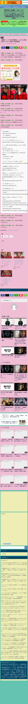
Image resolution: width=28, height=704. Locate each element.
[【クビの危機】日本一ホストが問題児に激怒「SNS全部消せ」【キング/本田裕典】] (6, 273)
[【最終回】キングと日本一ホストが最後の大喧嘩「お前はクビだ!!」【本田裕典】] (6, 255)
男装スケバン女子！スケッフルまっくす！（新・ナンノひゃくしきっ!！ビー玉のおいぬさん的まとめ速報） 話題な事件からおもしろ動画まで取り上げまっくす (14, 602)
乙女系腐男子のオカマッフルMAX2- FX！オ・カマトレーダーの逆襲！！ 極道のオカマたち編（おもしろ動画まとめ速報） (13, 570)
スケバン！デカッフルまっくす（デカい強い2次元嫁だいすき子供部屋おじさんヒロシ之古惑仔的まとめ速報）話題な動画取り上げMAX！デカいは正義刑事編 (14, 635)
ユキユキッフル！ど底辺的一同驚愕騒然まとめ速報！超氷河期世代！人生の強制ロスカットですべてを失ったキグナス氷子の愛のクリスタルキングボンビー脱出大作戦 (14, 653)
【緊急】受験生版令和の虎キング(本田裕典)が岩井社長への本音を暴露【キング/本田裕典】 (18, 263)
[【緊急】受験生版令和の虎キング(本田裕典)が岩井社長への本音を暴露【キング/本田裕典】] (19, 255)
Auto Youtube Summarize (12, 230)
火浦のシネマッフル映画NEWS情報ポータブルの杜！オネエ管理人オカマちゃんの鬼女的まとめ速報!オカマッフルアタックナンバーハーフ (14, 620)
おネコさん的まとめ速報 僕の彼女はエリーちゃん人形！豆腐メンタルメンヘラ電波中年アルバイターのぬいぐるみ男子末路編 (14, 564)
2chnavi (3, 513)
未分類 (2, 37)
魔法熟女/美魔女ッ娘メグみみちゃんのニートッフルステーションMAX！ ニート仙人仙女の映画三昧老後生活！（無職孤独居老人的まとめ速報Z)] (13, 575)
